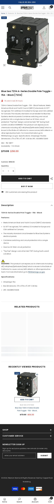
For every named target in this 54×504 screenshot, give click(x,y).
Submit (44, 455)
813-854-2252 (30, 2)
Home (3, 13)
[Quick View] (37, 374)
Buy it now (27, 186)
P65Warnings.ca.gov (36, 272)
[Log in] (44, 7)
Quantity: (5, 166)
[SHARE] (51, 179)
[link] (13, 350)
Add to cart (25, 178)
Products (11, 13)
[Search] (9, 7)
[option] (27, 42)
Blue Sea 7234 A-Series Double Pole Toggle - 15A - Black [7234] (27, 409)
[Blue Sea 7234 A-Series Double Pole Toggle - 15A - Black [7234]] (27, 384)
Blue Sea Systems (27, 405)
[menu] (2, 7)
